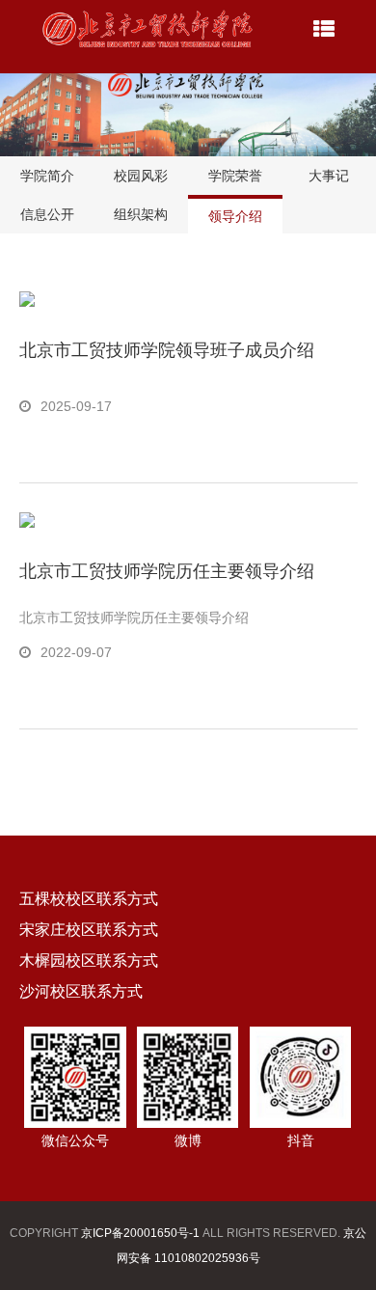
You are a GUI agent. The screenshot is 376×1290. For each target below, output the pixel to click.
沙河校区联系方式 (81, 991)
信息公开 (47, 214)
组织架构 (141, 214)
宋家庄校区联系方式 (88, 929)
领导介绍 (235, 216)
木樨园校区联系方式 (88, 960)
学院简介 (47, 175)
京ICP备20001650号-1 (140, 1233)
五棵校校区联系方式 (88, 899)
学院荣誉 (235, 175)
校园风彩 (141, 175)
